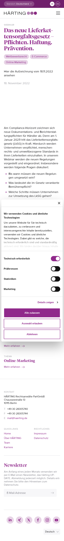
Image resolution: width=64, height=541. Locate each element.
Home (7, 433)
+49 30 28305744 (17, 413)
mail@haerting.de (17, 418)
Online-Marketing (19, 360)
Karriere (8, 447)
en (57, 4)
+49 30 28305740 (17, 409)
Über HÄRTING (12, 438)
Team (7, 442)
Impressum (40, 433)
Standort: (11, 3)
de (52, 4)
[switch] (55, 268)
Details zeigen (46, 302)
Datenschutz (41, 438)
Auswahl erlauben (32, 323)
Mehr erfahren (12, 346)
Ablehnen (32, 334)
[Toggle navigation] (58, 13)
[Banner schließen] (59, 203)
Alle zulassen (32, 312)
